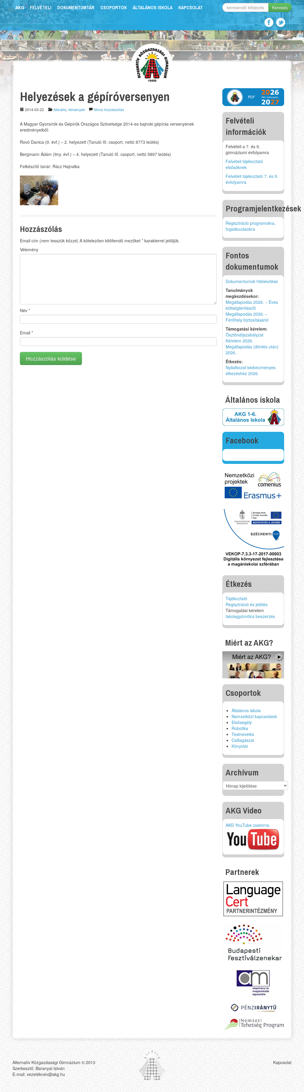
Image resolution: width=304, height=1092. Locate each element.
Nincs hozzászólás (109, 109)
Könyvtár (240, 746)
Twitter (280, 22)
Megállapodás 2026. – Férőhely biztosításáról (247, 317)
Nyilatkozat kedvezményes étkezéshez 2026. (251, 370)
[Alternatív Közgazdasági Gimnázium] (152, 64)
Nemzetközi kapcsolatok (254, 716)
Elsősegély (242, 722)
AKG (19, 7)
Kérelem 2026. (239, 341)
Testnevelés (243, 734)
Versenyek (76, 109)
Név (25, 310)
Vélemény (29, 249)
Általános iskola (152, 7)
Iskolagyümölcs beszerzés (250, 616)
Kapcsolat (190, 7)
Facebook (268, 22)
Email (26, 333)
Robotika (240, 728)
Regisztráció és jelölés (246, 604)
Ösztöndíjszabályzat (244, 335)
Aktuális (59, 109)
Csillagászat (243, 740)
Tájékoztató (236, 598)
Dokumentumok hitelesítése (252, 281)
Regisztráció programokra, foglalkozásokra (251, 226)
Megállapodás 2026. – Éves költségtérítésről (252, 305)
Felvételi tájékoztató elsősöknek (244, 164)
